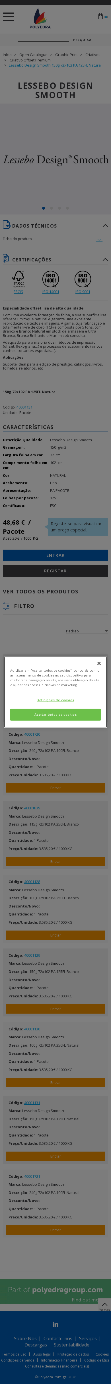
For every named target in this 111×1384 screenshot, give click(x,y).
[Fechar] (99, 663)
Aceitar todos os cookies (55, 714)
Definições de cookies (55, 700)
